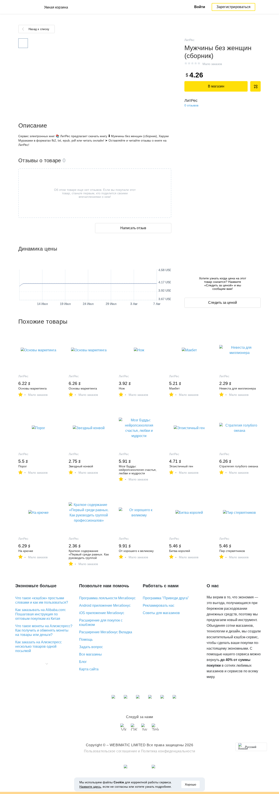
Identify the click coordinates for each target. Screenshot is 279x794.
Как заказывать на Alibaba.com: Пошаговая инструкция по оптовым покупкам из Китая (40, 614)
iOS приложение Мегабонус (101, 613)
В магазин (216, 86)
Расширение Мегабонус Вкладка (105, 632)
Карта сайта (89, 669)
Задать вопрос (91, 647)
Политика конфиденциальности (168, 751)
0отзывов (191, 105)
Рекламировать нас (158, 605)
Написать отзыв (133, 228)
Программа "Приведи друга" (166, 598)
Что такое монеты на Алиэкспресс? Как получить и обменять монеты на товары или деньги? (43, 630)
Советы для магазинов (161, 613)
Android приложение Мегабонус (105, 605)
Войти (199, 7)
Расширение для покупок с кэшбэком (100, 622)
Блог (83, 662)
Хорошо (190, 784)
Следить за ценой (222, 302)
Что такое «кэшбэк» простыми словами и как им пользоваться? (41, 600)
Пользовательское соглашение (110, 751)
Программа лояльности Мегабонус (107, 598)
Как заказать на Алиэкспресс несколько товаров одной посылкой (38, 646)
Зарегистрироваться (233, 7)
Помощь (86, 639)
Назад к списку (39, 29)
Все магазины (90, 654)
